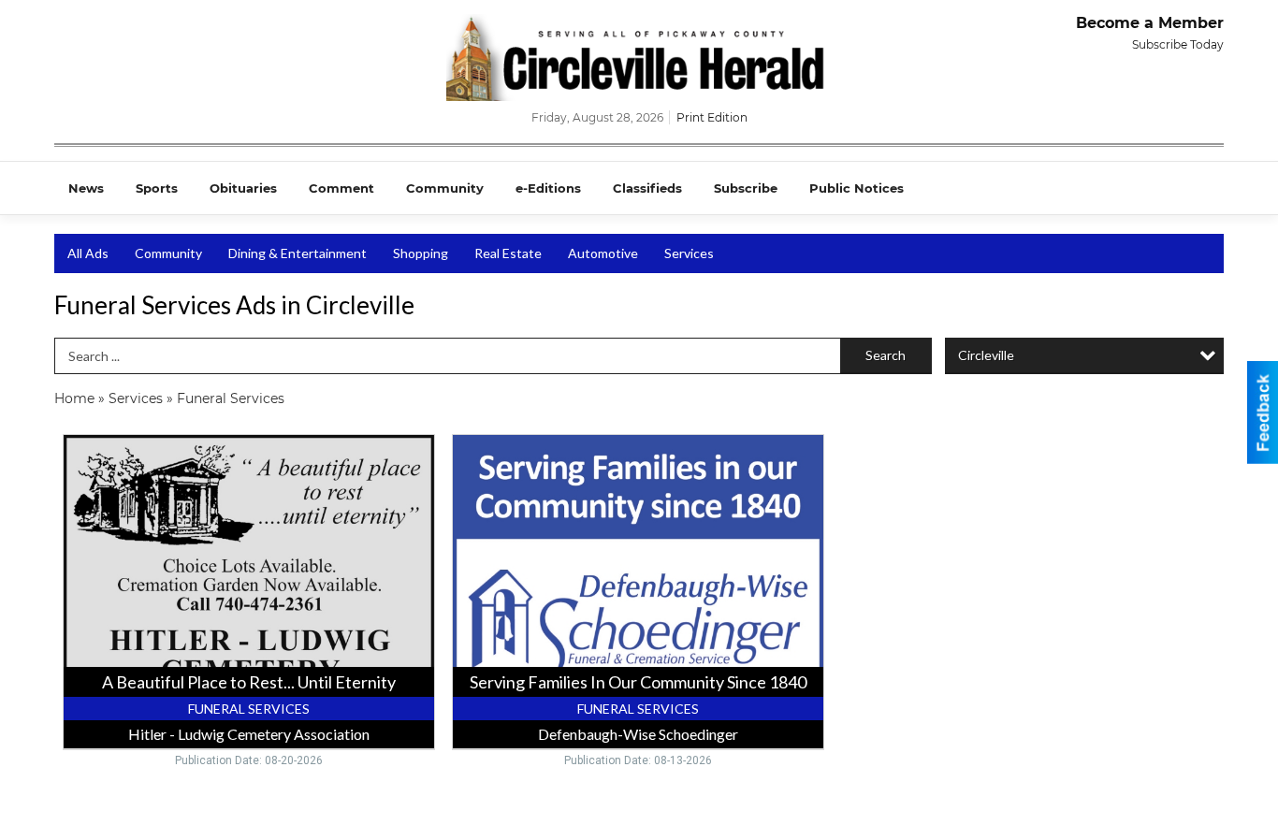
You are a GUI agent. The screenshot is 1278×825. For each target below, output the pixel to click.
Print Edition (712, 117)
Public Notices (856, 188)
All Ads (88, 253)
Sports (157, 188)
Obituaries (243, 188)
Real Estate (508, 253)
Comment (341, 188)
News (86, 188)
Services (689, 253)
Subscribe (745, 188)
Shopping (420, 253)
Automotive (603, 253)
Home (74, 398)
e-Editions (548, 188)
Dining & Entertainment (297, 253)
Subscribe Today (1178, 44)
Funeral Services (230, 398)
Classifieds (647, 188)
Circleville (986, 355)
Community (445, 188)
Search (885, 355)
